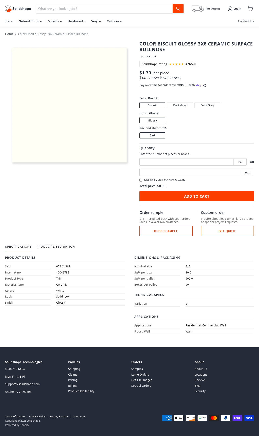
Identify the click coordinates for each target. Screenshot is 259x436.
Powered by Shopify (17, 425)
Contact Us (246, 21)
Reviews (200, 380)
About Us (201, 369)
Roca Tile (150, 56)
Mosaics (54, 21)
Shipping (74, 369)
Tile (8, 21)
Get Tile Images (141, 380)
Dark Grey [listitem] (207, 105)
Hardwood (76, 21)
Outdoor (113, 21)
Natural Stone (29, 21)
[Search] (178, 8)
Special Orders (141, 385)
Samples (137, 369)
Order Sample (166, 231)
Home (9, 34)
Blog (198, 385)
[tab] (18, 247)
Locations (201, 374)
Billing (72, 385)
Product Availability (81, 391)
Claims (72, 374)
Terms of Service (15, 416)
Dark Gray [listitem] (180, 105)
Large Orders (140, 374)
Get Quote (227, 231)
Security (200, 391)
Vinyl (95, 21)
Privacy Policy (37, 416)
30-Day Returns (59, 416)
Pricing (72, 380)
